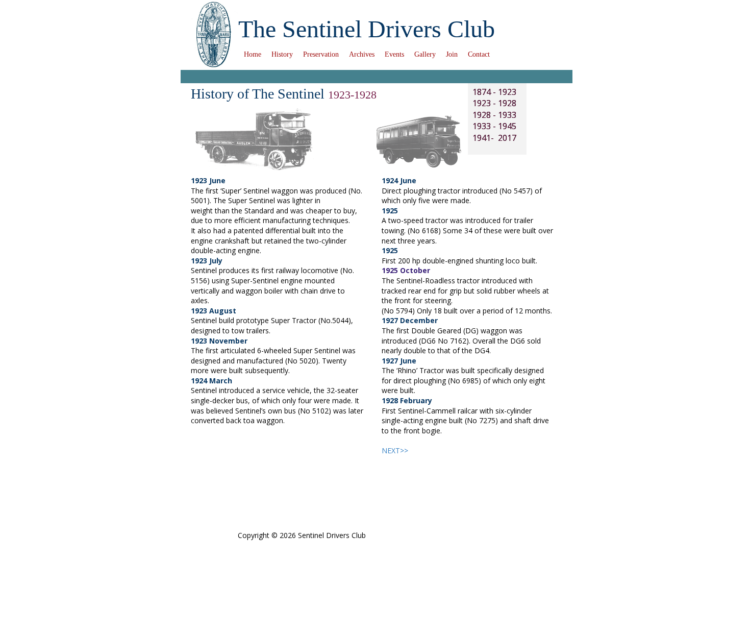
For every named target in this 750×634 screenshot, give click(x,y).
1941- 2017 (494, 137)
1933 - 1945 (494, 126)
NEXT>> (395, 450)
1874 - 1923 (494, 91)
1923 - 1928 (494, 103)
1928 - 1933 (494, 114)
